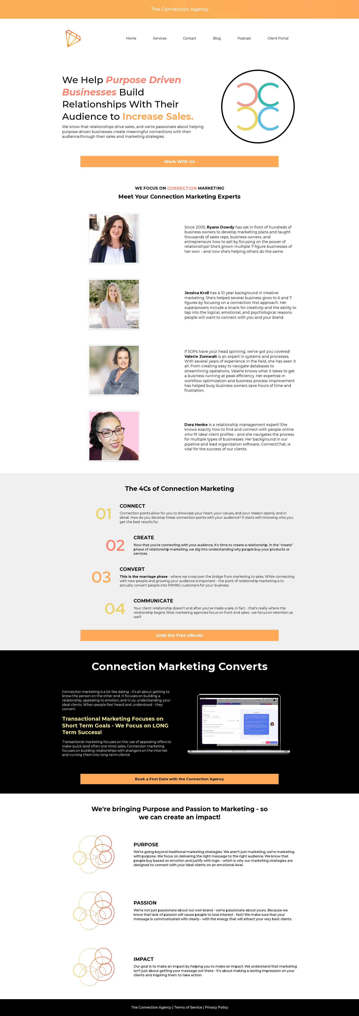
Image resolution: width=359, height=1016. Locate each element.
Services (159, 38)
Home (131, 38)
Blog (217, 38)
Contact (189, 38)
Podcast (244, 38)
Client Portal (278, 38)
